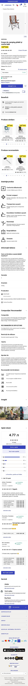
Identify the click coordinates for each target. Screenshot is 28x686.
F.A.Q (9, 682)
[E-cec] (18, 641)
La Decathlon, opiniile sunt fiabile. (14, 474)
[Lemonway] (14, 643)
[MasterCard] (6, 641)
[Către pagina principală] (8, 5)
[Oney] (22, 640)
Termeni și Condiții (8, 677)
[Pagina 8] (21, 175)
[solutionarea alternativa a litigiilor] (14, 666)
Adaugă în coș (12, 86)
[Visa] (2, 640)
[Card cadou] (15, 641)
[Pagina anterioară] (4, 144)
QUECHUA (4, 39)
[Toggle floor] (26, 120)
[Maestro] (9, 641)
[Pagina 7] (19, 175)
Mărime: (3, 69)
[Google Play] (19, 651)
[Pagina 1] (8, 175)
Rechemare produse (9, 683)
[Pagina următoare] (24, 144)
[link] (14, 447)
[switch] (25, 86)
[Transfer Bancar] (12, 641)
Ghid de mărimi (23, 69)
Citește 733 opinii (18, 50)
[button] (25, 23)
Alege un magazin (5, 82)
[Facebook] (6, 658)
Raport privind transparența (16, 682)
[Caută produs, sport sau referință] (13, 5)
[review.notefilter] (26, 457)
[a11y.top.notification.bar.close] (26, 1)
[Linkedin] (13, 658)
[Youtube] (8, 658)
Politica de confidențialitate (18, 677)
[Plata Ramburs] (25, 641)
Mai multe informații (9, 588)
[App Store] (8, 651)
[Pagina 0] (6, 175)
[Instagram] (11, 658)
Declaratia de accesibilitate (20, 683)
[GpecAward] (19, 659)
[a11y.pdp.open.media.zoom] (14, 23)
